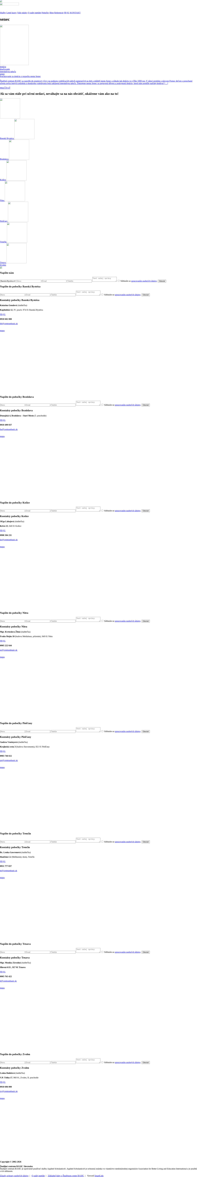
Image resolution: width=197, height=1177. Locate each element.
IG (68, 13)
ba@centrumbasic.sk (9, 429)
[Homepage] (98, 6)
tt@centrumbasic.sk (8, 981)
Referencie (58, 13)
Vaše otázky (22, 13)
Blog (52, 13)
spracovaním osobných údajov (144, 281)
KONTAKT (75, 13)
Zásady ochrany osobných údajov (14, 1176)
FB (65, 13)
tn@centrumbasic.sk (8, 870)
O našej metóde (34, 13)
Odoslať (162, 281)
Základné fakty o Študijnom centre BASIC (66, 1176)
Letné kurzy (11, 13)
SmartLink (98, 1176)
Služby (3, 13)
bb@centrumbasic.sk (9, 323)
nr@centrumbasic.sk (8, 650)
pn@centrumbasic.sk (9, 760)
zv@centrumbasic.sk (9, 1091)
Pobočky (45, 13)
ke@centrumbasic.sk (9, 540)
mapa (2, 330)
